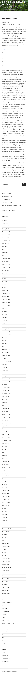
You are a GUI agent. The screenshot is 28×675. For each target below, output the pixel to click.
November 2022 (6, 332)
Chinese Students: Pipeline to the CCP (12, 205)
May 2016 (4, 482)
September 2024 (6, 273)
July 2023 (4, 311)
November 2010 (6, 593)
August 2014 (5, 532)
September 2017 (6, 440)
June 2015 (4, 511)
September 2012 (6, 567)
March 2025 (5, 255)
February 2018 (5, 434)
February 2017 (5, 461)
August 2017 (5, 443)
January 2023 (5, 329)
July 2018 (4, 426)
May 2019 (4, 399)
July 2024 (4, 279)
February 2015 (5, 523)
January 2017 (5, 464)
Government (5, 620)
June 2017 (4, 449)
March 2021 (5, 370)
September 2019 (6, 393)
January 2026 (5, 229)
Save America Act (6, 199)
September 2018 (6, 423)
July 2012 (4, 573)
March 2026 (5, 223)
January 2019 (5, 411)
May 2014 (4, 540)
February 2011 (5, 587)
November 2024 (6, 267)
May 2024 (4, 284)
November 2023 (6, 302)
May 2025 (4, 249)
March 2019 (5, 405)
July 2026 (4, 220)
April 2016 (4, 484)
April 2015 (4, 517)
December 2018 (6, 414)
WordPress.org (6, 661)
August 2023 (5, 308)
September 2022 (6, 334)
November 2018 (6, 417)
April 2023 (5, 320)
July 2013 (4, 552)
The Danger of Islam (7, 196)
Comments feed (6, 658)
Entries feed (5, 655)
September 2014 (6, 529)
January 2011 (5, 590)
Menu (14, 13)
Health (4, 626)
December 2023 (6, 299)
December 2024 (6, 264)
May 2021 (4, 364)
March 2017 (5, 458)
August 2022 (5, 337)
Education (4, 608)
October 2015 (5, 499)
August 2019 (5, 396)
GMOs (3, 617)
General (4, 614)
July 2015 (4, 508)
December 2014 (6, 526)
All (3, 605)
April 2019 (4, 402)
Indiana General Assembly (8, 632)
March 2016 (5, 487)
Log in (3, 652)
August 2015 (5, 505)
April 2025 (5, 252)
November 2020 (6, 382)
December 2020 (6, 379)
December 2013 (6, 546)
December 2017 (6, 437)
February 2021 (5, 373)
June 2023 (4, 314)
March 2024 (5, 290)
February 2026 (6, 226)
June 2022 (4, 343)
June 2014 (4, 537)
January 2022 (5, 352)
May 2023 (4, 317)
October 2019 (5, 390)
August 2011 (5, 582)
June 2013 (4, 555)
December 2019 (6, 387)
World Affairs (5, 643)
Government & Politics (8, 623)
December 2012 (6, 558)
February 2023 (6, 326)
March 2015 (5, 520)
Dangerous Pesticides (7, 202)
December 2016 (6, 467)
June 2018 (4, 429)
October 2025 (5, 237)
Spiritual (4, 640)
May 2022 (4, 346)
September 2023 (6, 305)
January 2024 (5, 296)
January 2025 (5, 261)
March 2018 (5, 432)
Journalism (5, 635)
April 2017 (4, 455)
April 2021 (4, 367)
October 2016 (5, 473)
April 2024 (5, 287)
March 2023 (5, 323)
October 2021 (5, 358)
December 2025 (6, 232)
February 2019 (5, 408)
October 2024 (5, 270)
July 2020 (4, 385)
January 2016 (5, 493)
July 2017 (4, 446)
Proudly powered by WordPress (9, 671)
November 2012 (6, 561)
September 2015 (6, 502)
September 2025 (6, 240)
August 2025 (5, 243)
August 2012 (5, 570)
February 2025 (6, 258)
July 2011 (4, 584)
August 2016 (5, 476)
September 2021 (6, 361)
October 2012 (5, 564)
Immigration (5, 629)
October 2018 (5, 420)
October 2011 (5, 579)
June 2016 (4, 479)
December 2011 (6, 576)
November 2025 (6, 234)
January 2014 (5, 543)
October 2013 (5, 549)
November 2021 (6, 355)
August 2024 (5, 276)
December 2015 (6, 496)
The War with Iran (6, 193)
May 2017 (4, 452)
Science (4, 638)
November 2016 (6, 470)
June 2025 (4, 246)
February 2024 (6, 293)
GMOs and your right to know (11, 24)
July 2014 (4, 534)
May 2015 (4, 514)
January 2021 (5, 376)
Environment (5, 611)
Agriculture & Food (7, 602)
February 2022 (6, 349)
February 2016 (5, 490)
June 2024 (4, 282)
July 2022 (4, 340)
